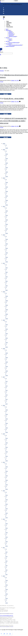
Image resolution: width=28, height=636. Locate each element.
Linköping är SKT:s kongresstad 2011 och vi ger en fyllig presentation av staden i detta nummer (13, 121)
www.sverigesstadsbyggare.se (6, 615)
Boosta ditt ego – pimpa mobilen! (14, 98)
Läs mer (5, 94)
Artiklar (12, 80)
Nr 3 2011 (17, 80)
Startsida (2, 70)
